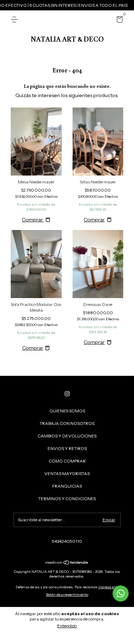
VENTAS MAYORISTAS (67, 473)
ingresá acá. (108, 587)
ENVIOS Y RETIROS (67, 448)
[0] (118, 20)
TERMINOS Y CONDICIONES (67, 498)
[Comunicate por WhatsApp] (121, 593)
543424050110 (67, 541)
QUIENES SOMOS (67, 410)
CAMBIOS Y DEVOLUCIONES (67, 436)
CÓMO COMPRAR (67, 461)
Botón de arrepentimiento (67, 594)
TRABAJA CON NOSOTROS (67, 423)
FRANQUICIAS (67, 486)
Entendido (67, 625)
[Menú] (15, 19)
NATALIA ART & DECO (67, 38)
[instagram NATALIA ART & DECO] (67, 394)
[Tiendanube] (67, 563)
